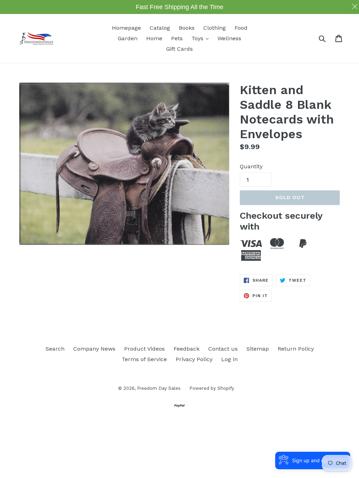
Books (187, 27)
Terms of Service (144, 359)
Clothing (214, 27)
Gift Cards (179, 48)
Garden (127, 38)
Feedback (186, 348)
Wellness (229, 38)
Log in (229, 359)
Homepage (126, 27)
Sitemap (257, 348)
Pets (177, 38)
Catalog (160, 27)
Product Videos (144, 348)
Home (154, 38)
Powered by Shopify (211, 388)
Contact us (223, 348)
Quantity (251, 166)
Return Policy (296, 348)
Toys (201, 38)
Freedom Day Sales (159, 388)
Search (55, 348)
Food (241, 27)
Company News (94, 348)
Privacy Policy (194, 359)
